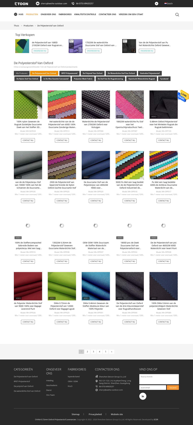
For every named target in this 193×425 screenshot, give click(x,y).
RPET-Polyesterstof (69, 73)
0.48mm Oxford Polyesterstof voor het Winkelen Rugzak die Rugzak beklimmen (164, 124)
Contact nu (28, 140)
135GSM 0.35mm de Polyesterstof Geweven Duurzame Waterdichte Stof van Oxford (62, 246)
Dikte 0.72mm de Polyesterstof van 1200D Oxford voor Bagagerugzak (61, 306)
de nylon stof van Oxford (27, 79)
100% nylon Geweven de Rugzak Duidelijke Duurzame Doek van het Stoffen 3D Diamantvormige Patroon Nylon (28, 127)
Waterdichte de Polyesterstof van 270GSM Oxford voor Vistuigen (95, 124)
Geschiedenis (51, 385)
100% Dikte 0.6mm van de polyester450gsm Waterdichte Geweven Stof (163, 306)
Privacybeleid (95, 414)
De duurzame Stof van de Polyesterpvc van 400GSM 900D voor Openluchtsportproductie (96, 186)
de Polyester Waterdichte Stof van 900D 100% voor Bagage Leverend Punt (28, 306)
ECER (156, 419)
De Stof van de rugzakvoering (110, 79)
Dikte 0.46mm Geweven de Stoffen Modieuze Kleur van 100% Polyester (96, 306)
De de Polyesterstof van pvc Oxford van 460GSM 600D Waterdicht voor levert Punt (164, 245)
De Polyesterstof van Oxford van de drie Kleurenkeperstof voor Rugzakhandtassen (130, 306)
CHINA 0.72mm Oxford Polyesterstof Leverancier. (56, 419)
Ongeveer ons (48, 14)
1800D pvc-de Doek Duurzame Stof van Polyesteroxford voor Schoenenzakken (129, 246)
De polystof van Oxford (92, 73)
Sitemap (76, 414)
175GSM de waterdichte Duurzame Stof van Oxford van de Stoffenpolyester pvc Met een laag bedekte (101, 46)
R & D (70, 386)
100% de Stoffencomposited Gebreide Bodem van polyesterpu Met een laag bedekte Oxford (28, 246)
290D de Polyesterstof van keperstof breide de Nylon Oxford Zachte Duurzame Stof (62, 185)
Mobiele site (117, 414)
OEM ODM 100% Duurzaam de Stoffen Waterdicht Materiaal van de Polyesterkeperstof (96, 246)
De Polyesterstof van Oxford (50, 25)
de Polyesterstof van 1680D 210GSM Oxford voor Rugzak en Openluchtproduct (47, 45)
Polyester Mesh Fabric (83, 79)
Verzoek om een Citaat (131, 14)
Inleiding (49, 380)
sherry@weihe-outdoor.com (54, 3)
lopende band (74, 376)
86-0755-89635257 (84, 4)
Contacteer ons (107, 14)
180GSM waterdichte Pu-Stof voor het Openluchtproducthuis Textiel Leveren (130, 125)
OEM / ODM (73, 381)
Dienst (49, 390)
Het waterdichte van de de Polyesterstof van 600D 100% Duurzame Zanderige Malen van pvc (61, 125)
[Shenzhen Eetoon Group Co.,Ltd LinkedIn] (157, 3)
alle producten (21, 73)
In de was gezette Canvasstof (56, 79)
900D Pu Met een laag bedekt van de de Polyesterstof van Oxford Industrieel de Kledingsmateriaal (130, 186)
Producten (32, 14)
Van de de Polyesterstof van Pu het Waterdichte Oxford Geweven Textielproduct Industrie (154, 45)
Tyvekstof (164, 79)
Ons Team (50, 395)
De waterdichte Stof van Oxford (121, 73)
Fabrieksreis (65, 14)
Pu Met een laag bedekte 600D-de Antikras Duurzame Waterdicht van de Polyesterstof (163, 186)
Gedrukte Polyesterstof (150, 73)
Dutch (170, 3)
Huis (21, 14)
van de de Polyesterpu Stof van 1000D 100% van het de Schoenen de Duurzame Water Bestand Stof (28, 186)
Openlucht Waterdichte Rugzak (141, 79)
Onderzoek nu (39, 51)
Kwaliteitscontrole (85, 14)
